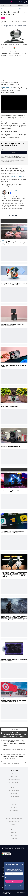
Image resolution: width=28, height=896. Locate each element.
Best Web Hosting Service (14, 779)
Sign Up (14, 881)
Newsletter (24, 48)
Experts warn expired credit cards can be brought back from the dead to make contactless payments (14, 756)
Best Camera (14, 829)
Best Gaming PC (14, 793)
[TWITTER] (8, 193)
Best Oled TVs (14, 807)
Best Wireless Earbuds (14, 821)
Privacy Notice (18, 157)
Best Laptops (14, 787)
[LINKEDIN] (11, 193)
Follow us (17, 48)
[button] (26, 2)
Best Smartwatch (14, 810)
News (3, 18)
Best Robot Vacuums (14, 838)
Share (4, 48)
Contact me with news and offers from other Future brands (14, 877)
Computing (3, 8)
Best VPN (14, 773)
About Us (4, 859)
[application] (14, 103)
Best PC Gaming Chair (14, 796)
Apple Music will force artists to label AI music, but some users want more (14, 749)
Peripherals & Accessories (12, 8)
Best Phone (14, 801)
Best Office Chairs (14, 824)
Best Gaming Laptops (14, 790)
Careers (3, 884)
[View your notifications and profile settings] (19, 2)
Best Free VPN (14, 776)
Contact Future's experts (7, 862)
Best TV (14, 804)
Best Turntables (14, 815)
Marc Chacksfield (10, 18)
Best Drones (14, 835)
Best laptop (20, 5)
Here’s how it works (9, 26)
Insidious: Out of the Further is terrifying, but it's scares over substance (14, 762)
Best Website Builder (14, 782)
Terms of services (16, 156)
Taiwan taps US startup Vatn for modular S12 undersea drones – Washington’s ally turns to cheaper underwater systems (14, 734)
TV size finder (11, 5)
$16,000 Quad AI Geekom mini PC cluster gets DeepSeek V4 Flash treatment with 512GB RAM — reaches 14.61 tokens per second (14, 742)
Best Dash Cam (14, 832)
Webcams (21, 8)
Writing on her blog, (6, 87)
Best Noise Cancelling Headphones (14, 818)
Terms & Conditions (12, 886)
